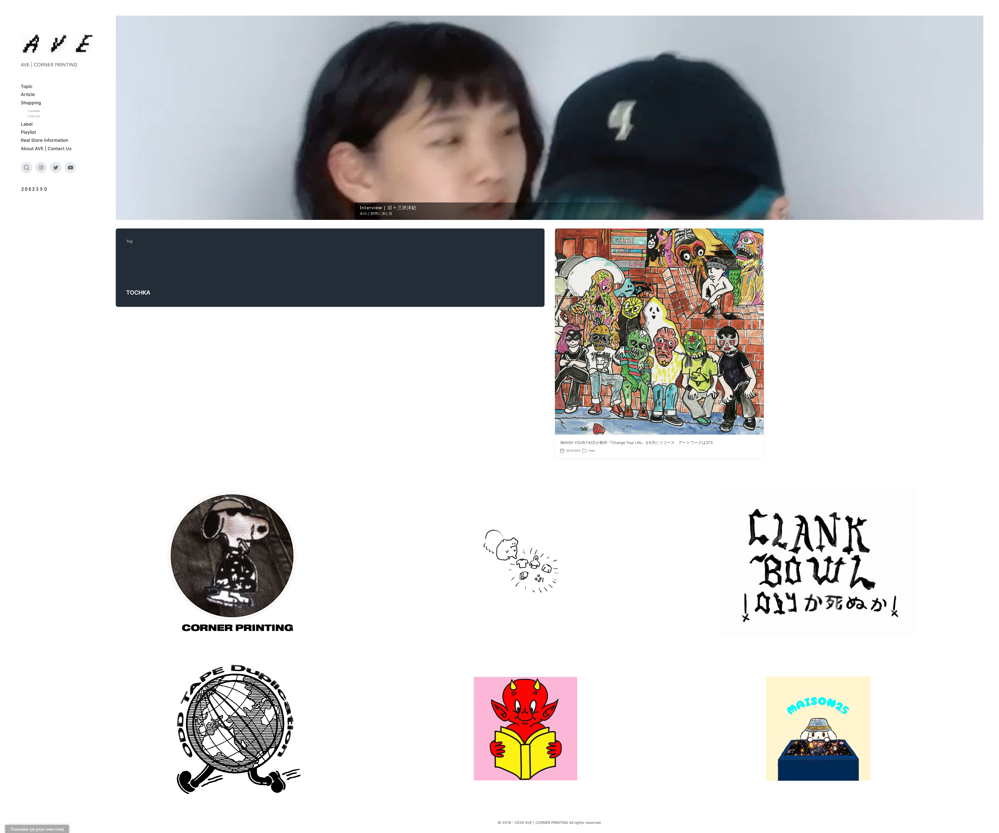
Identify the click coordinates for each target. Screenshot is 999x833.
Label (27, 124)
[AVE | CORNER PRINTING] (58, 43)
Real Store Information (44, 140)
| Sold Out (34, 116)
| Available (34, 110)
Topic (27, 86)
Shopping (31, 102)
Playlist (28, 132)
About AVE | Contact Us (46, 148)
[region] (549, 118)
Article (28, 94)
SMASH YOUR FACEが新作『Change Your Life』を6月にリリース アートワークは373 (636, 442)
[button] (549, 118)
